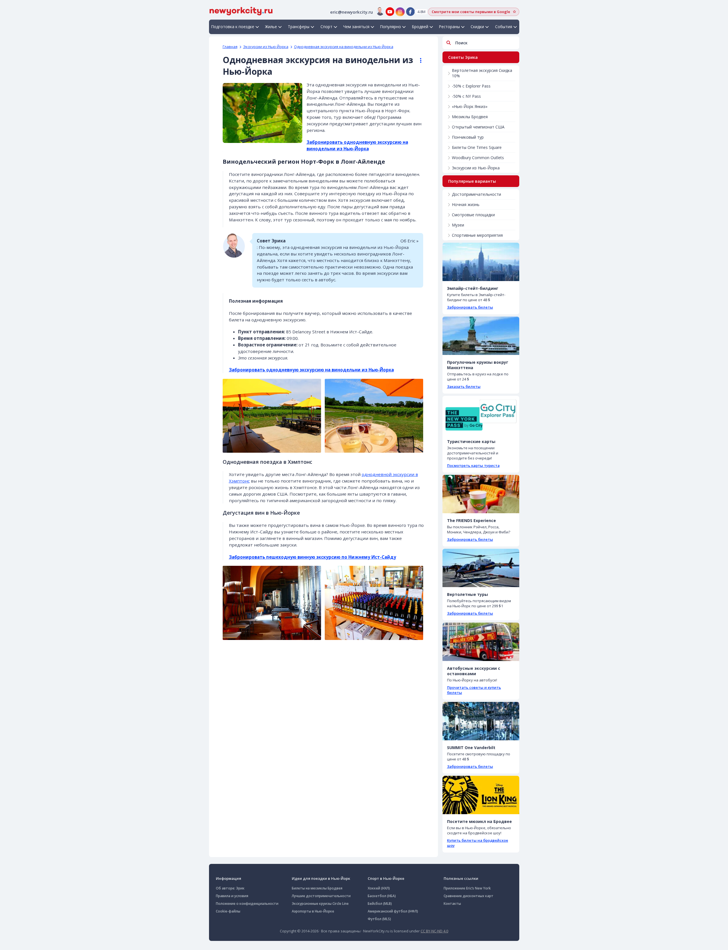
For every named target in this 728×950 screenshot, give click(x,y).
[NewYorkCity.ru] (241, 10)
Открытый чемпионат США (478, 127)
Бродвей (420, 26)
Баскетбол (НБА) (382, 895)
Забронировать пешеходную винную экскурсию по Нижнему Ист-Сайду (312, 557)
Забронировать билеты (470, 307)
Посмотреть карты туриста (473, 465)
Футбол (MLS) (379, 918)
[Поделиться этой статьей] (418, 60)
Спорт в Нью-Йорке (386, 878)
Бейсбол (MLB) (380, 903)
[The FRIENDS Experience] (480, 494)
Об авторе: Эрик (230, 888)
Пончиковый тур (468, 137)
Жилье (271, 26)
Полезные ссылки (461, 878)
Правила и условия (232, 895)
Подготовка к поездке (232, 26)
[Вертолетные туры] (480, 568)
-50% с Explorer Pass (471, 86)
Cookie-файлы (228, 911)
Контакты (452, 903)
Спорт (326, 26)
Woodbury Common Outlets (478, 157)
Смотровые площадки (473, 214)
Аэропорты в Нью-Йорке (313, 911)
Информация (228, 878)
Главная (230, 46)
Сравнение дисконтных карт (468, 895)
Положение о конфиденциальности (247, 903)
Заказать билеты (464, 386)
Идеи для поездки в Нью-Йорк (321, 878)
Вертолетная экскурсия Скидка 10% (482, 73)
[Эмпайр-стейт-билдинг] (480, 262)
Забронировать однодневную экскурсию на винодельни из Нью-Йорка (311, 370)
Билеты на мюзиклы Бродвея (317, 888)
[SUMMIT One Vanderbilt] (480, 721)
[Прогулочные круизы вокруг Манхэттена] (480, 336)
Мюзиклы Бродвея (470, 116)
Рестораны (449, 26)
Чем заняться (356, 26)
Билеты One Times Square (477, 147)
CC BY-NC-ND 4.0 (434, 931)
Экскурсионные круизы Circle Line (320, 903)
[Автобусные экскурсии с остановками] (480, 642)
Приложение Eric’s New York (467, 888)
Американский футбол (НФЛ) (393, 911)
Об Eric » (409, 241)
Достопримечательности (476, 194)
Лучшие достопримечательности (321, 895)
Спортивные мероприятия (477, 235)
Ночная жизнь (465, 204)
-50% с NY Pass (466, 96)
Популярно (390, 26)
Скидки (477, 26)
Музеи (458, 225)
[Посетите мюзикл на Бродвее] (480, 795)
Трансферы (298, 26)
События (503, 26)
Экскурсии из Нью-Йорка (265, 46)
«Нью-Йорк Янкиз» (469, 106)
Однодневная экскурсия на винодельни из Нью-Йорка (343, 46)
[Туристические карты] (480, 415)
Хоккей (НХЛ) (379, 888)
